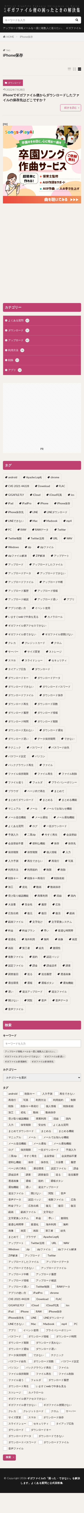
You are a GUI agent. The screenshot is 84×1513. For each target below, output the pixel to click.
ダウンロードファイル (21, 695)
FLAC (62, 486)
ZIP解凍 (40, 555)
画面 (10, 948)
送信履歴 (46, 974)
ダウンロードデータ (49, 677)
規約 (35, 956)
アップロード (18, 340)
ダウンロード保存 (53, 695)
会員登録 (71, 834)
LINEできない (16, 520)
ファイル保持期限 (18, 773)
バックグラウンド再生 (21, 765)
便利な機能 (38, 843)
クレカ (12, 642)
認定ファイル (15, 965)
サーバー (13, 651)
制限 (49, 869)
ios (72, 494)
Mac (35, 520)
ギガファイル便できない (22, 634)
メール (34, 808)
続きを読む (70, 107)
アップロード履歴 (18, 590)
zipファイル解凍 (17, 555)
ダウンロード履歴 (18, 712)
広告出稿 (13, 913)
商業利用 (43, 895)
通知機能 (68, 982)
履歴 (43, 904)
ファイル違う (15, 782)
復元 (29, 913)
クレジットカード (35, 642)
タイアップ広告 (17, 669)
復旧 (43, 913)
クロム (58, 642)
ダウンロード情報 (48, 712)
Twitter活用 (37, 538)
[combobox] (37, 20)
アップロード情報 (48, 590)
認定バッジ (52, 956)
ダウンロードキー (18, 677)
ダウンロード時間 (18, 721)
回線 (59, 895)
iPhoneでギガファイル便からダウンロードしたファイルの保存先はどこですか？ (41, 97)
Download (44, 486)
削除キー (13, 878)
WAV (69, 538)
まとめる (48, 799)
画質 (74, 939)
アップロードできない (52, 573)
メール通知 (41, 817)
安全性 (28, 904)
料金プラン (28, 930)
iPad (10, 503)
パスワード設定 (17, 756)
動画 (38, 886)
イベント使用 (42, 608)
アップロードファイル (21, 581)
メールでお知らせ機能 (59, 808)
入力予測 (13, 860)
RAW (23, 529)
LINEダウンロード (57, 512)
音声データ (61, 1000)
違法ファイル (59, 991)
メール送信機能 (17, 817)
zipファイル (47, 547)
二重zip (31, 834)
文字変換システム (62, 921)
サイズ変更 (33, 651)
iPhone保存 (26, 36)
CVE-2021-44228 (18, 486)
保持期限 (13, 852)
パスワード (36, 747)
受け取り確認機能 (18, 895)
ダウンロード (14, 82)
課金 (35, 965)
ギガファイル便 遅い (54, 1056)
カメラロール (55, 616)
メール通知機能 (65, 817)
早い (46, 930)
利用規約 (32, 869)
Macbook (51, 520)
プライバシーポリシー (64, 782)
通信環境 (13, 982)
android (12, 477)
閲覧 (29, 1000)
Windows (13, 547)
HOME (10, 36)
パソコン (40, 756)
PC (10, 529)
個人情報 (51, 852)
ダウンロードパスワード (57, 686)
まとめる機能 (69, 799)
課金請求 (51, 965)
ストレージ (55, 651)
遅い (10, 991)
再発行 (55, 860)
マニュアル (14, 808)
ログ (35, 826)
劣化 (24, 886)
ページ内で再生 (36, 791)
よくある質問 (18, 320)
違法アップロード (32, 991)
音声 (43, 1000)
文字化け (37, 921)
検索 (8, 1457)
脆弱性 (57, 948)
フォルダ (37, 782)
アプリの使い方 (17, 608)
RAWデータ (41, 529)
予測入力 (13, 834)
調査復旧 (13, 974)
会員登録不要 (15, 843)
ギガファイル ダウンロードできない (22, 1056)
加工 (10, 886)
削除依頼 (59, 878)
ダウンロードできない (21, 686)
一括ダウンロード (56, 826)
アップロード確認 (18, 599)
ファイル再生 (45, 773)
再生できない (35, 860)
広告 (58, 904)
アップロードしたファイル (47, 564)
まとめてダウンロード (21, 799)
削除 (13, 360)
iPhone (44, 503)
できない (69, 738)
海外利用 (30, 939)
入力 (68, 852)
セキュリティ (59, 660)
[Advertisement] (42, 253)
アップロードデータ (19, 573)
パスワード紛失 (60, 747)
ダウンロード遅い (18, 738)
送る (29, 974)
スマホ (12, 660)
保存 (56, 843)
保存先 (72, 843)
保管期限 (32, 852)
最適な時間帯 (65, 930)
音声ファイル (15, 1009)
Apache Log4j (34, 477)
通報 (29, 982)
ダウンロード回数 (48, 703)
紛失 (41, 948)
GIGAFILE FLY (16, 494)
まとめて (59, 791)
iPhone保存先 (16, 512)
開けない (13, 1000)
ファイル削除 (69, 773)
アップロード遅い (48, 599)
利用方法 (15, 350)
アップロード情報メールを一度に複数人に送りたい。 (33, 28)
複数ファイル (15, 956)
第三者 (26, 948)
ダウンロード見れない (21, 730)
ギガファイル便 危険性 (16, 1061)
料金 (10, 930)
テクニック (14, 747)
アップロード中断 (53, 581)
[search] (76, 20)
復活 (58, 913)
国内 (73, 895)
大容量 (12, 904)
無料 (46, 939)
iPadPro (26, 503)
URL (55, 538)
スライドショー (34, 660)
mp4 (69, 520)
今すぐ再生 (51, 834)
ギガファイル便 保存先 (43, 1061)
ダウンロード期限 (48, 721)
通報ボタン (47, 982)
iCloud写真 (55, 494)
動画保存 (55, 886)
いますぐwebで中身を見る (23, 616)
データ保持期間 (46, 738)
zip (29, 547)
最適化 (12, 939)
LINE (35, 512)
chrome (55, 477)
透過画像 (66, 974)
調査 (68, 965)
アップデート (61, 555)
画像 (60, 939)
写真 (70, 860)
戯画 (72, 913)
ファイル (48, 765)
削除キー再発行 (36, 878)
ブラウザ (13, 791)
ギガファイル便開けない (59, 634)
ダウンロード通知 (53, 730)
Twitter (61, 529)
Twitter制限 (15, 538)
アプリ (14, 369)
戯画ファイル (15, 921)
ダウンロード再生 (18, 703)
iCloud (36, 494)
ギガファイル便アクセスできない (27, 625)
